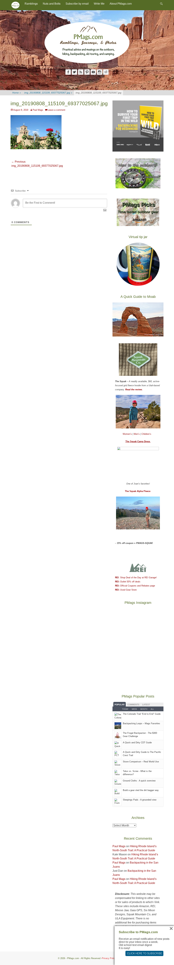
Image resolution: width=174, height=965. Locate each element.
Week (134, 709)
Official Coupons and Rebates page (135, 585)
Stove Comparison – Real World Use (141, 761)
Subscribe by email (77, 3)
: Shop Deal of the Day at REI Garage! (136, 577)
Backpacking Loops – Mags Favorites (141, 723)
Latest (146, 704)
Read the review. (134, 389)
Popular (120, 704)
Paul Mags (38, 110)
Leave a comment (56, 110)
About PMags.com (121, 3)
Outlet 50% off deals (127, 581)
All (152, 709)
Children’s (146, 434)
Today (125, 709)
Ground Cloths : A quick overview (139, 780)
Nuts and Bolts (51, 3)
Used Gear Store (126, 590)
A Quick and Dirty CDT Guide (137, 742)
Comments (133, 704)
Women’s (128, 434)
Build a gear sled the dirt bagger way (141, 790)
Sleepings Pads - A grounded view (139, 799)
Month (143, 709)
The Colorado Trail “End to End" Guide (142, 714)
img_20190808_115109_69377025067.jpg (48, 92)
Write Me (99, 3)
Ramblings (31, 3)
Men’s (137, 434)
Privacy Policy (109, 958)
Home (16, 92)
